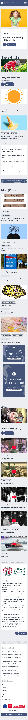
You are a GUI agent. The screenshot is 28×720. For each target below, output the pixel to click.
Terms (4, 695)
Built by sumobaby (14, 709)
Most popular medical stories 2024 (11, 672)
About (3, 683)
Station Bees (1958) (7, 482)
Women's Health (6, 304)
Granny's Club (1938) (7, 531)
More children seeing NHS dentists (13, 39)
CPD (5, 580)
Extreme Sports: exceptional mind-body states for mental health (13, 617)
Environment (5, 74)
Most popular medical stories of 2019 (11, 656)
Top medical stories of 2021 (9, 663)
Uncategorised (6, 479)
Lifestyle (14, 74)
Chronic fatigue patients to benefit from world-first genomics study (13, 218)
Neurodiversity (6, 241)
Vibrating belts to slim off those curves (13, 507)
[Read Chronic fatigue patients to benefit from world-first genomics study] (14, 200)
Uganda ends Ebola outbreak (10, 166)
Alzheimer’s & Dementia (8, 301)
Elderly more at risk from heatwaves (10, 78)
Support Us (5, 693)
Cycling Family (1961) (8, 458)
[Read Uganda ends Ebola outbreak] (14, 324)
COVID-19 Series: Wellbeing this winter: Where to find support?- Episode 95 (12, 585)
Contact (4, 686)
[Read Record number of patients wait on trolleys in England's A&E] (14, 260)
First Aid (4, 553)
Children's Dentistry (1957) (11, 428)
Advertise (4, 689)
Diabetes (4, 425)
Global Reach (6, 334)
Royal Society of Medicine (11, 596)
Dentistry (6, 33)
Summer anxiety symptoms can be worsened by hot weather (12, 136)
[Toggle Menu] (25, 3)
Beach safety (5, 556)
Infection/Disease (7, 211)
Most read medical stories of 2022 (11, 665)
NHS (13, 33)
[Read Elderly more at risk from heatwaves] (14, 64)
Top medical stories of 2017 (9, 651)
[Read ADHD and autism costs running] (14, 230)
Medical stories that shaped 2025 (10, 675)
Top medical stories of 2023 (9, 669)
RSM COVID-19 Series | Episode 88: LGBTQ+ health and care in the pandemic (13, 600)
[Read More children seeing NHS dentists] (14, 18)
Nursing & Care (11, 271)
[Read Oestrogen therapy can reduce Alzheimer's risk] (14, 291)
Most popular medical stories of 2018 (11, 653)
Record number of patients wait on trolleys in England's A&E (12, 279)
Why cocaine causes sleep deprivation (13, 170)
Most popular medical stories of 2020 (11, 660)
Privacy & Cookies (6, 698)
